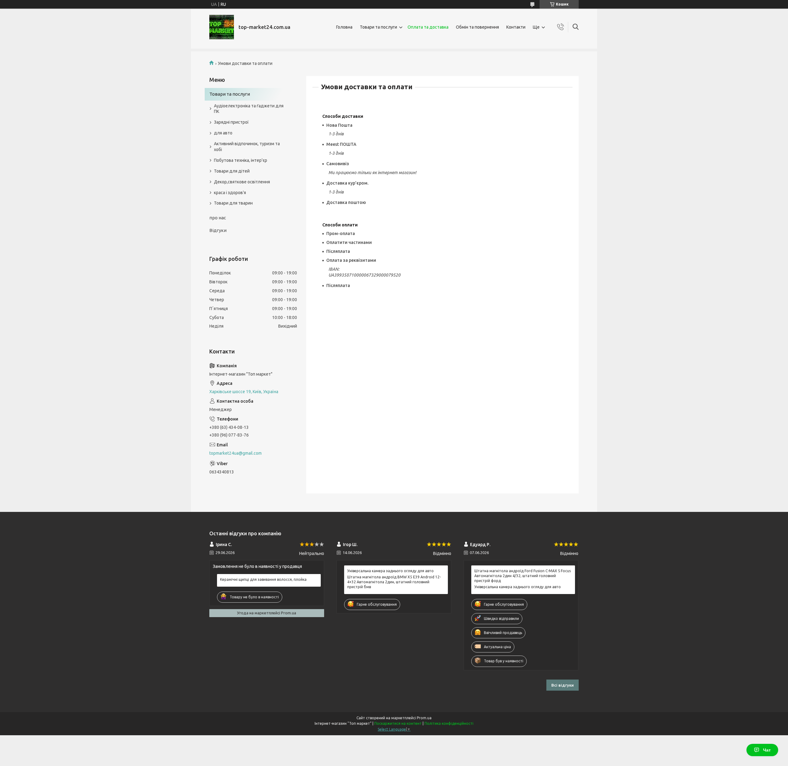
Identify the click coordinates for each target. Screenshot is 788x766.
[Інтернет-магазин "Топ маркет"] (221, 27)
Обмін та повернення (477, 27)
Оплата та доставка (428, 27)
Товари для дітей (232, 171)
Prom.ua (424, 718)
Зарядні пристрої (231, 122)
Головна (344, 27)
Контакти (515, 27)
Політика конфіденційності (448, 723)
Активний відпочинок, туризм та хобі (247, 146)
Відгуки (218, 230)
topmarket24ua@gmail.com (235, 453)
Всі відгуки (562, 685)
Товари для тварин (233, 203)
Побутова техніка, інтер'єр (240, 160)
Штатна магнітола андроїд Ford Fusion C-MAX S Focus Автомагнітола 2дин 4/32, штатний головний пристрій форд (522, 576)
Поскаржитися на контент (398, 723)
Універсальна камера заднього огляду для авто (390, 571)
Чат (767, 750)
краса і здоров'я (230, 192)
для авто (223, 132)
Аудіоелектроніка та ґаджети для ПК (248, 108)
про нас (217, 217)
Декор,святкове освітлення (242, 181)
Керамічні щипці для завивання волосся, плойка (263, 579)
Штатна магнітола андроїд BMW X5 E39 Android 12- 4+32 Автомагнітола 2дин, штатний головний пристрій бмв (394, 582)
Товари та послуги (378, 27)
